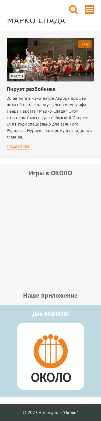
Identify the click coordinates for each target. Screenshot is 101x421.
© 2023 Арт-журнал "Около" (50, 412)
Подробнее (18, 146)
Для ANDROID (50, 313)
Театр (85, 44)
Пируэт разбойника (31, 88)
